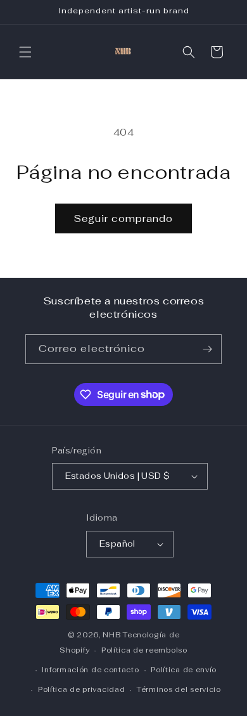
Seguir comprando (123, 218)
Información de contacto (90, 669)
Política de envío (184, 669)
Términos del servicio (179, 689)
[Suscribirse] (207, 349)
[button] (25, 52)
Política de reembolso (144, 650)
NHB (111, 634)
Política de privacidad (81, 689)
